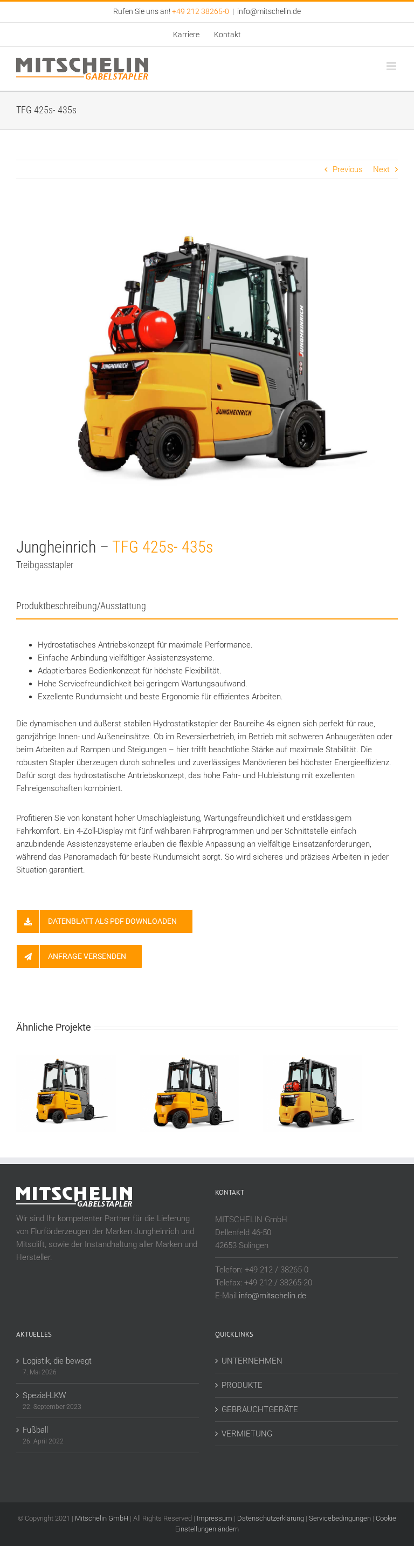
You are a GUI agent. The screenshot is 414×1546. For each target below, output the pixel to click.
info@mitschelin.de (269, 11)
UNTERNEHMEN (252, 1361)
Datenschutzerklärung (270, 1518)
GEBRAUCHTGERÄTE (260, 1409)
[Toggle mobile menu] (392, 66)
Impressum (214, 1518)
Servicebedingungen (340, 1518)
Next (381, 169)
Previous (348, 169)
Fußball (35, 1430)
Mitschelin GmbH (102, 1518)
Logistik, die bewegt (57, 1361)
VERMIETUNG (247, 1434)
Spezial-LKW (44, 1395)
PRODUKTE (242, 1385)
